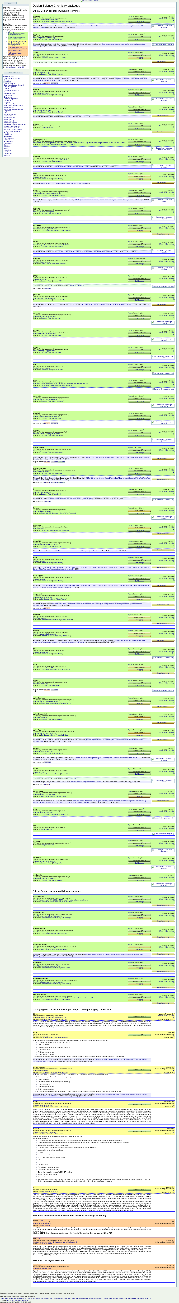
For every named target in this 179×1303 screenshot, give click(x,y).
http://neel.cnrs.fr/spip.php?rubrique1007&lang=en (49, 1017)
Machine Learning (10, 114)
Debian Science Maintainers (50, 144)
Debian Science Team (48, 933)
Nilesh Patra (57, 213)
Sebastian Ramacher (59, 264)
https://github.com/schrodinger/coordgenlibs (47, 916)
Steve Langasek (58, 401)
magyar (32, 1298)
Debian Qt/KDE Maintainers (50, 513)
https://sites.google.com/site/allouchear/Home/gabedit (51, 245)
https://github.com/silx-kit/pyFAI (43, 668)
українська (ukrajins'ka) (103, 1298)
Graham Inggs (57, 435)
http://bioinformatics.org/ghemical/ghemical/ (47, 416)
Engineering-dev (9, 97)
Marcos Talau (65, 774)
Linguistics (7, 111)
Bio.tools (47, 83)
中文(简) (143, 1298)
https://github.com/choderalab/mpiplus (45, 701)
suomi (22, 1298)
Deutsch (11, 1298)
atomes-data (73, 62)
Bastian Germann (58, 195)
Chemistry (7, 82)
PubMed (43, 27)
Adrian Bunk (57, 318)
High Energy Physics (11, 104)
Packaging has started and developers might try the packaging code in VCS (17, 43)
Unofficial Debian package (165, 1016)
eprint (42, 46)
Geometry (7, 102)
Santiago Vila (57, 39)
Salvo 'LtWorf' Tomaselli (68, 513)
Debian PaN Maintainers (49, 670)
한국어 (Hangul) (57, 1298)
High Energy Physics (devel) (13, 105)
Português (79, 1298)
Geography (7, 100)
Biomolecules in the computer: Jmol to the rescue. (65, 499)
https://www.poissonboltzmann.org (44, 634)
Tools (6, 148)
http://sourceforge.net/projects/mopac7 (45, 544)
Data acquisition (9, 83)
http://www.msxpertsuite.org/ (42, 597)
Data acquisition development (14, 85)
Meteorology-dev (9, 121)
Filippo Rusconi (61, 599)
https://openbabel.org (40, 717)
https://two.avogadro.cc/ (41, 72)
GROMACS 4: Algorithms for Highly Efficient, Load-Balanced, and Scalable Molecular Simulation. (118, 457)
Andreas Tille (57, 281)
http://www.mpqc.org (40, 561)
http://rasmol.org (38, 772)
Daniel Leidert (57, 370)
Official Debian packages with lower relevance (16, 38)
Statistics (7, 147)
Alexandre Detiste (59, 300)
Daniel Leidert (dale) (61, 1107)
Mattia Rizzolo (65, 968)
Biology (6, 80)
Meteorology (8, 119)
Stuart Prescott (57, 95)
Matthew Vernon (46, 829)
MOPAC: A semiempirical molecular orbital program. (72, 551)
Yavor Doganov (66, 21)
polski (73, 1298)
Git (173, 20)
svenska (131, 1298)
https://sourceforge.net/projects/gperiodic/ (46, 434)
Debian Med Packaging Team (51, 21)
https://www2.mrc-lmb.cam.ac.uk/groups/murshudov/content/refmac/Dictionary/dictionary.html (63, 998)
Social (6, 145)
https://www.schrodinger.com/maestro (45, 932)
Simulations (8, 143)
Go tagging (139, 58)
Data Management (10, 87)
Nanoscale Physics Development (15, 124)
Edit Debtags (139, 21)
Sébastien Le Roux (59, 58)
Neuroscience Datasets (11, 128)
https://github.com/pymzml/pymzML (44, 733)
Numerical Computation (12, 131)
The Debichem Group (48, 599)
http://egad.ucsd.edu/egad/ (42, 1224)
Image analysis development (13, 109)
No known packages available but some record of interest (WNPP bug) (17, 48)
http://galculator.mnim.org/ (41, 262)
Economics (7, 92)
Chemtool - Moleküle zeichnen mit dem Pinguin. (68, 167)
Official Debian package (166, 19)
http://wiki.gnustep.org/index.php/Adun (45, 20)
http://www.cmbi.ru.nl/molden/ (42, 1105)
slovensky (114, 1298)
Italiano (37, 1298)
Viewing (6, 152)
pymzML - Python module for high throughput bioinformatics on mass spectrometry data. (114, 740)
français (27, 1298)
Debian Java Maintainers (49, 530)
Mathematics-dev (9, 117)
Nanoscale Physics (10, 123)
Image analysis (9, 107)
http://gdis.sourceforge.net (41, 368)
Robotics (7, 140)
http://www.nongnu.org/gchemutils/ (44, 316)
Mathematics (8, 116)
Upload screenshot (163, 61)
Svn (173, 653)
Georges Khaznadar (47, 128)
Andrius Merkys (66, 230)
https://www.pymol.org (40, 684)
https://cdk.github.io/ (39, 529)
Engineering (8, 95)
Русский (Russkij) (89, 1298)
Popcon (130, 16)
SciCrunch (54, 83)
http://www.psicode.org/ (40, 652)
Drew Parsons (57, 74)
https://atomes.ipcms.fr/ (40, 56)
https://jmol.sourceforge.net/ (42, 492)
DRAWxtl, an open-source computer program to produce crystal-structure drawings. (102, 200)
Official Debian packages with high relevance (16, 34)
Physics (6, 133)
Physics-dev (8, 135)
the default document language (17, 1300)
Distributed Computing (11, 90)
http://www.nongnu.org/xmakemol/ (44, 861)
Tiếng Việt (137, 1298)
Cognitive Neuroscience (12, 126)
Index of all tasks (8, 76)
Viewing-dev (8, 153)
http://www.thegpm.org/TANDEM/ (44, 794)
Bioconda (61, 462)
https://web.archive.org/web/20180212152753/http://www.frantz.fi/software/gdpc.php (60, 384)
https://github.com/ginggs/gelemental (45, 399)
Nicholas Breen (58, 452)
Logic (6, 112)
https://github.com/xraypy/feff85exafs (45, 229)
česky (2, 1298)
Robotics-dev (8, 141)
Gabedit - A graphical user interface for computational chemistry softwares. (82, 251)
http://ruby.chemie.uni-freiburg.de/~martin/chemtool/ (50, 160)
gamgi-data (72, 285)
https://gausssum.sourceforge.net (44, 298)
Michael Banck (57, 112)
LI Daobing (46, 1191)
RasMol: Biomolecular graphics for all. (82, 782)
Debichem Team (46, 39)
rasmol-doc (72, 778)
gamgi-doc (80, 285)
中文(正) (149, 1298)
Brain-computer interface (12, 78)
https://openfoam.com (40, 618)
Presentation (8, 136)
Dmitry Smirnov (46, 264)
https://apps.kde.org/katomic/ (42, 511)
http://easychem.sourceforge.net (43, 212)
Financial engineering (11, 99)
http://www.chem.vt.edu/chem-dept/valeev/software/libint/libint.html (55, 1242)
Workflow (7, 155)
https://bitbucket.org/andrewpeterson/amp (47, 966)
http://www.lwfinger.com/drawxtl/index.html (47, 193)
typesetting (7, 150)
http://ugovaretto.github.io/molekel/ (44, 1132)
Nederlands (67, 1298)
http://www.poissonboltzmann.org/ (44, 38)
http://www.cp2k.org (39, 177)
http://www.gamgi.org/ (40, 279)
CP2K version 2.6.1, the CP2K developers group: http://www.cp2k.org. (64, 183)
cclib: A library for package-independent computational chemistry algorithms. (106, 304)
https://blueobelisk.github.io (42, 110)
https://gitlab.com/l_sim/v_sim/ (43, 812)
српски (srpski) (123, 1298)
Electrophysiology (10, 94)
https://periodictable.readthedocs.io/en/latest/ (48, 982)
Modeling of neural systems (13, 129)
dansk (6, 1298)
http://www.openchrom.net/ (42, 1268)
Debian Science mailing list (15, 67)
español (17, 1298)
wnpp (41, 1220)
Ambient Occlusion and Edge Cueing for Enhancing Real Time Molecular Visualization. (103, 758)
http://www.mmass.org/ (40, 1036)
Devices (6, 88)
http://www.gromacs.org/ (41, 451)
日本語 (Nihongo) (46, 1298)
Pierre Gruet (57, 494)
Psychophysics (9, 138)
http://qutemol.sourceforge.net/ (43, 751)
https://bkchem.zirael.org (41, 93)
